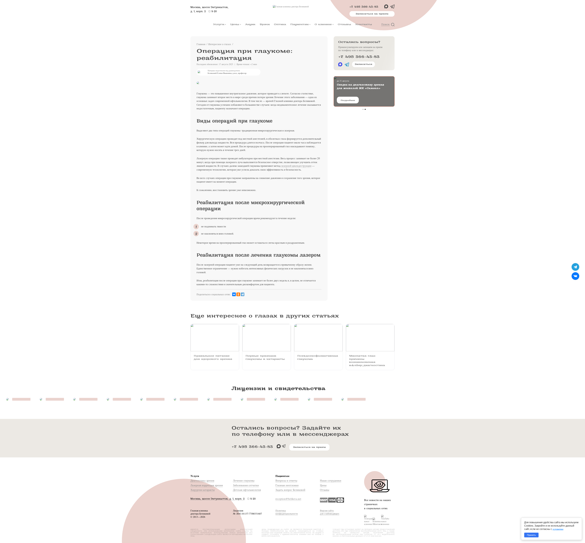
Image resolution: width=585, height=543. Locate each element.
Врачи (265, 24)
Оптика (280, 24)
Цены (234, 24)
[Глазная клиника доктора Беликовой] (292, 6)
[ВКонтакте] (234, 294)
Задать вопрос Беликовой (290, 490)
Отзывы (344, 24)
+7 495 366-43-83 (363, 6)
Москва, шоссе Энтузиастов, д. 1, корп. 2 (217, 498)
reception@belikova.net (288, 499)
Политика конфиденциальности (286, 512)
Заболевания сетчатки (246, 485)
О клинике (323, 24)
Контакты (363, 24)
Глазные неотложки (287, 485)
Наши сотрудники (330, 480)
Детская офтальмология (247, 490)
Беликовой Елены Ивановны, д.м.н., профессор (227, 73)
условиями (558, 529)
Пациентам (299, 24)
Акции (250, 24)
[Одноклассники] (238, 294)
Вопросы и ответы (286, 480)
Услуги (218, 24)
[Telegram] (242, 294)
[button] (365, 109)
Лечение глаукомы (243, 480)
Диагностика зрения (202, 480)
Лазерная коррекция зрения (206, 485)
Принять (531, 535)
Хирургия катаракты (202, 490)
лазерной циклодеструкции (296, 165)
